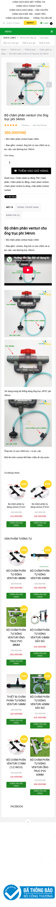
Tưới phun (44, 38)
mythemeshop (33, 827)
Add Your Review (40, 125)
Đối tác (11, 864)
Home (3, 50)
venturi (7, 190)
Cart (47, 23)
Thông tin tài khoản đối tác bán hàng (21, 876)
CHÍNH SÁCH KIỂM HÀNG (17, 18)
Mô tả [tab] (9, 207)
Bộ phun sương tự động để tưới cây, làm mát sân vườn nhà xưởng (28, 835)
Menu (8, 31)
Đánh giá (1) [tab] (13, 215)
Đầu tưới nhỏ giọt (11, 43)
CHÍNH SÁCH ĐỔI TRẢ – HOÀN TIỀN (28, 14)
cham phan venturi (39, 182)
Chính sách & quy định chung (28, 840)
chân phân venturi (40, 186)
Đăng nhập (48, 860)
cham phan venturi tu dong (17, 186)
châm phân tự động (19, 182)
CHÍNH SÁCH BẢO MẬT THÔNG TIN (28, 2)
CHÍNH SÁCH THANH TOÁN (28, 6)
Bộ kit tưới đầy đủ (28, 38)
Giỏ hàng (22, 864)
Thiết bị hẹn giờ (29, 43)
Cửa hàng (36, 860)
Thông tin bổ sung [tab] (28, 207)
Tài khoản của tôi (42, 868)
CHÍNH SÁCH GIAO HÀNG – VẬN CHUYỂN (28, 10)
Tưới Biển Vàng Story (27, 880)
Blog (35, 831)
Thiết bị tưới (15, 50)
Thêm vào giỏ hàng (33, 170)
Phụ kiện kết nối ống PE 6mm (19, 868)
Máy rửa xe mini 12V (39, 864)
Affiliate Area (24, 831)
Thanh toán (17, 872)
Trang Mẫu (45, 876)
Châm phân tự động (25, 178)
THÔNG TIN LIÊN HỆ (42, 18)
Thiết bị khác (44, 43)
